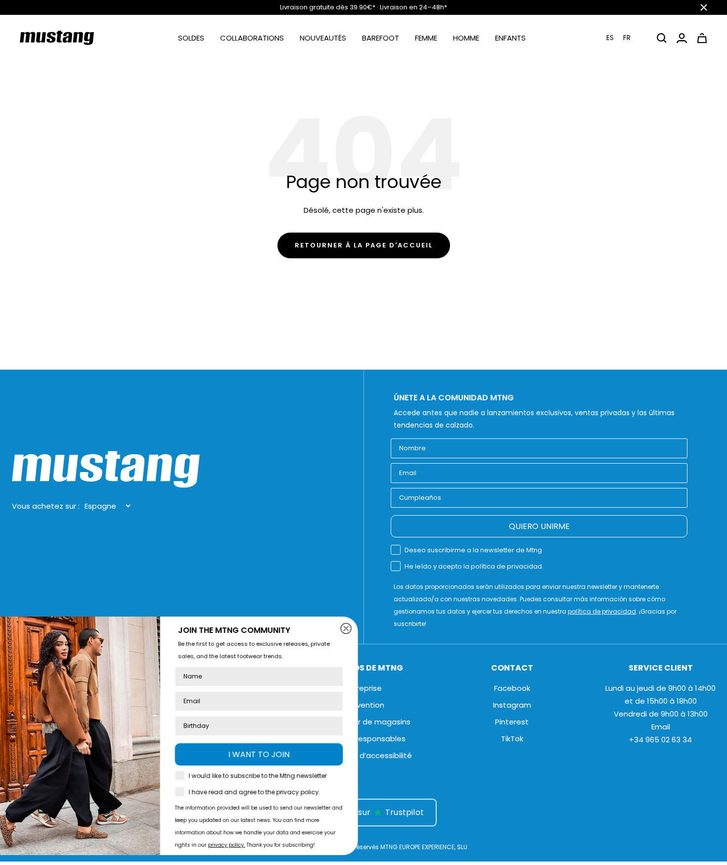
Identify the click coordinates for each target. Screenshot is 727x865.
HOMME (466, 38)
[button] (624, 38)
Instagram (512, 705)
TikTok (512, 738)
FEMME (426, 38)
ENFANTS (510, 38)
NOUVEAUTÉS (323, 38)
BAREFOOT (380, 38)
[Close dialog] (393, 628)
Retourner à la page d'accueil (364, 245)
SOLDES (191, 38)
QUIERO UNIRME (539, 526)
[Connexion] (682, 38)
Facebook (512, 688)
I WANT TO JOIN (306, 754)
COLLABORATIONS (252, 38)
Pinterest (512, 722)
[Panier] (702, 38)
